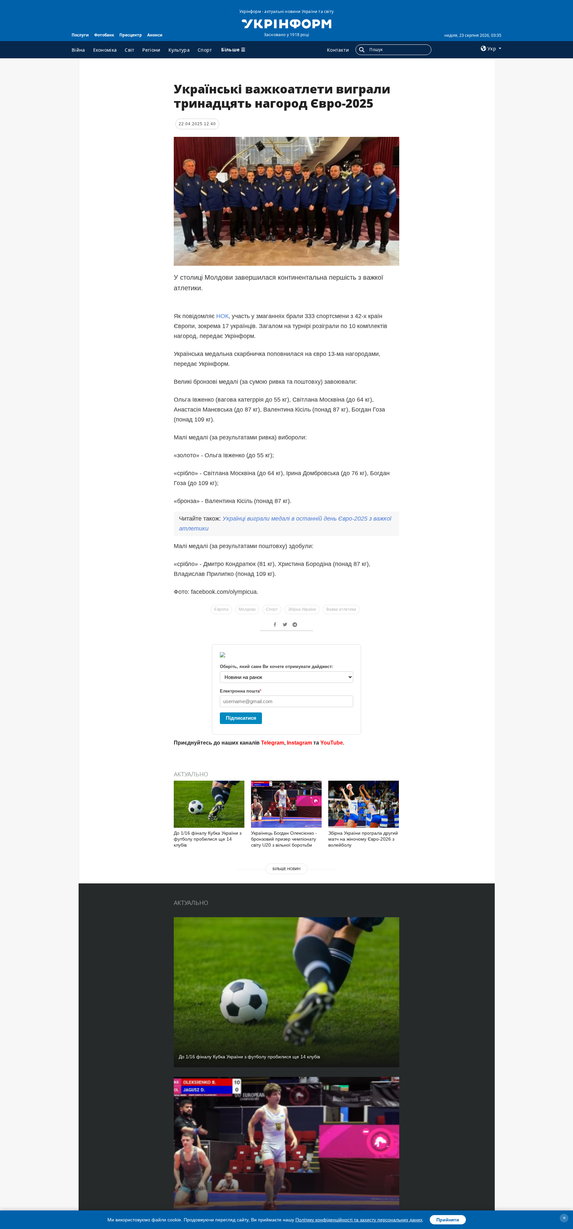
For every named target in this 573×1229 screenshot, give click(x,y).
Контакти (338, 50)
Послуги (80, 35)
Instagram (299, 743)
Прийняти (447, 1219)
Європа (221, 609)
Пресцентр (130, 35)
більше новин (286, 869)
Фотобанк (104, 35)
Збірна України (302, 609)
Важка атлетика (341, 609)
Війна (78, 50)
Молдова (247, 609)
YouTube (331, 743)
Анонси (154, 35)
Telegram (272, 743)
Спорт (205, 50)
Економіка (105, 50)
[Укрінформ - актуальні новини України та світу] (286, 23)
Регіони (151, 50)
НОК (222, 316)
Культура (179, 50)
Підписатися (241, 718)
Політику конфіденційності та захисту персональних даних (358, 1219)
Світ (129, 50)
